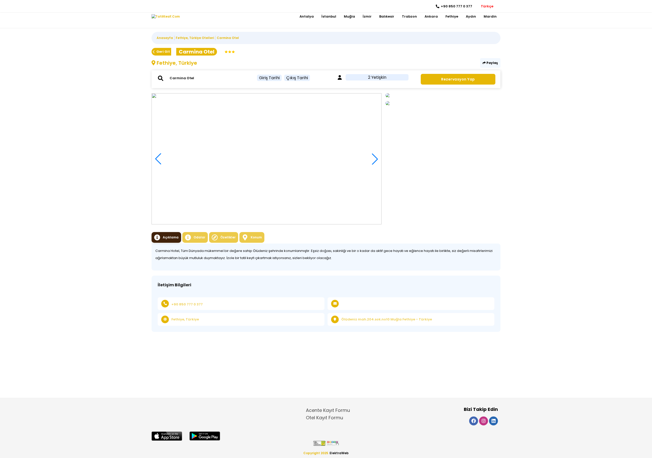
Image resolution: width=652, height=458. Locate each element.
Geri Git (163, 51)
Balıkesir (386, 16)
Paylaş (492, 63)
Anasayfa (165, 38)
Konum (256, 237)
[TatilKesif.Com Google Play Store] (204, 436)
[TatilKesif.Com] (166, 16)
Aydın (471, 16)
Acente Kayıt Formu (328, 410)
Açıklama (171, 237)
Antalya (307, 16)
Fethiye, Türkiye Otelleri (195, 38)
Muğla (349, 16)
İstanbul (328, 16)
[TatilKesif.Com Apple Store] (167, 436)
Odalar (199, 237)
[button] (375, 159)
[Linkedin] (170, 6)
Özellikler (228, 237)
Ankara (431, 16)
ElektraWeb (339, 453)
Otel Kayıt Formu (324, 417)
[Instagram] (163, 6)
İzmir (367, 16)
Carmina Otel (228, 38)
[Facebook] (155, 6)
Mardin (490, 16)
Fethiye (451, 16)
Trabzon (409, 16)
